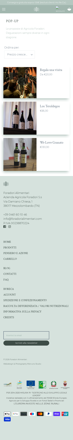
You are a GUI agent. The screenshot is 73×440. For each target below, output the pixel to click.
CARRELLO (10, 259)
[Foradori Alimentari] (36, 9)
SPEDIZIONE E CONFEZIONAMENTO (25, 300)
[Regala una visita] (19, 81)
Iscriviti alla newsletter (26, 343)
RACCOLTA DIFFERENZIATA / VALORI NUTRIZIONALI (35, 306)
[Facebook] (4, 226)
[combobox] (19, 55)
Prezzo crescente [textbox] (18, 54)
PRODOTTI (9, 247)
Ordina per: (11, 47)
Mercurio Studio (34, 364)
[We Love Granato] (19, 154)
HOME (7, 242)
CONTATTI (9, 274)
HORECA (8, 289)
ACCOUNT (9, 295)
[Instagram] (9, 226)
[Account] (62, 10)
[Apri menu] (3, 9)
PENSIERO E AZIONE (15, 253)
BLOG (6, 268)
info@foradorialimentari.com (22, 218)
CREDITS (8, 317)
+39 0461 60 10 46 (15, 214)
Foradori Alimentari (18, 359)
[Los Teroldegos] (19, 118)
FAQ (5, 280)
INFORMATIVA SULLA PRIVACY (22, 311)
